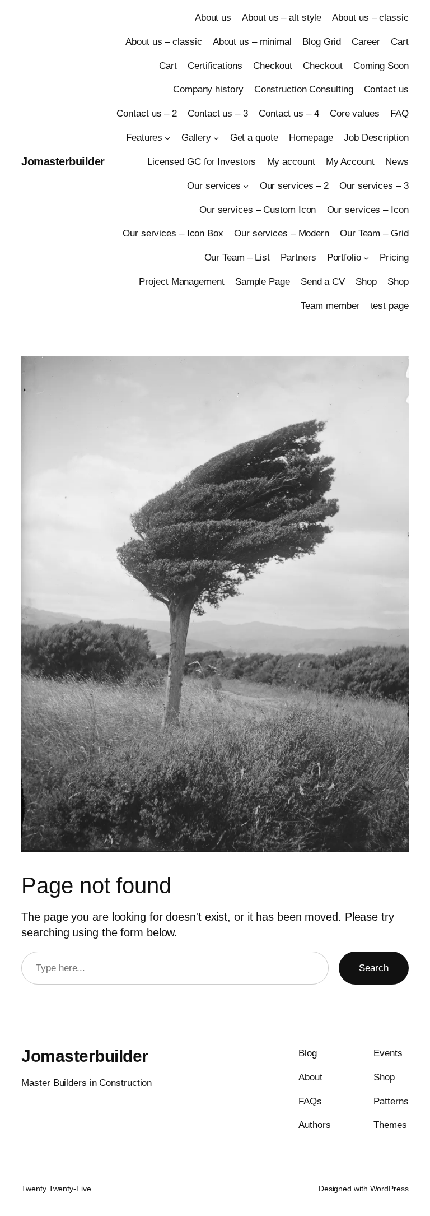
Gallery (196, 137)
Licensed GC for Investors (201, 161)
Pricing (394, 257)
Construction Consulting (303, 89)
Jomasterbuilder (63, 161)
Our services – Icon (368, 210)
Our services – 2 (294, 185)
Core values (355, 113)
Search (373, 968)
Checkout (272, 66)
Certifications (215, 66)
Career (366, 41)
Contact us (386, 89)
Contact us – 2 (146, 113)
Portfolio (344, 257)
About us (213, 17)
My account (291, 161)
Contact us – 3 (218, 113)
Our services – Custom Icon (257, 210)
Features (144, 137)
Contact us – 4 (289, 113)
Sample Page (262, 281)
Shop (366, 281)
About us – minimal (252, 41)
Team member (330, 305)
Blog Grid (321, 41)
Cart (400, 41)
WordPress (389, 1188)
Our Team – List (237, 257)
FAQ (399, 113)
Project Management (181, 281)
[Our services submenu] (246, 185)
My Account (350, 161)
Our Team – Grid (374, 233)
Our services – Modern (281, 233)
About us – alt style (281, 17)
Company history (208, 89)
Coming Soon (381, 66)
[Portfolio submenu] (366, 258)
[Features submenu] (167, 138)
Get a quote (254, 137)
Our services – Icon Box (173, 233)
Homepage (311, 137)
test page (390, 305)
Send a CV (323, 281)
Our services (214, 185)
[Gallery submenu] (216, 138)
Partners (298, 257)
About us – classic (370, 17)
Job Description (376, 137)
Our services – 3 (373, 185)
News (397, 161)
